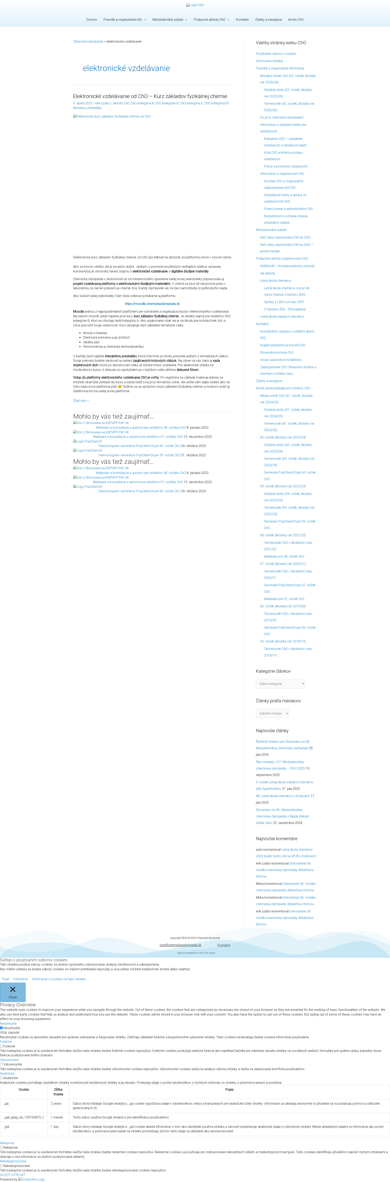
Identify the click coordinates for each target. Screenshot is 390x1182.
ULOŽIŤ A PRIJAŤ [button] (12, 1175)
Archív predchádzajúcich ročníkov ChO (283, 388)
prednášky (94, 108)
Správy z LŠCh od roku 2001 (284, 302)
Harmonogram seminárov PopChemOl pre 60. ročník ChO (139, 446)
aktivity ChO (121, 103)
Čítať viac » (81, 400)
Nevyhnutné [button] (8, 1023)
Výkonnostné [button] (9, 1060)
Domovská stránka (269, 61)
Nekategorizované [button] (13, 1161)
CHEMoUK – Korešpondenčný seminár (287, 266)
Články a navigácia (268, 20)
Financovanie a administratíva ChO (288, 209)
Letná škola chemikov (275, 281)
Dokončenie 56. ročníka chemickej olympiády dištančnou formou (285, 869)
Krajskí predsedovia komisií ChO (283, 345)
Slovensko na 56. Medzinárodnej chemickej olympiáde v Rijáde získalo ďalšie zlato (282, 816)
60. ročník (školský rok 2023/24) (283, 437)
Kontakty (242, 20)
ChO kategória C (191, 103)
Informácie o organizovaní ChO (282, 174)
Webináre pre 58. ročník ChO (284, 556)
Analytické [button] (7, 1073)
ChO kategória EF (217, 103)
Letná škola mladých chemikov (282, 316)
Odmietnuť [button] (20, 979)
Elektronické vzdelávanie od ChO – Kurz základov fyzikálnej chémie (150, 96)
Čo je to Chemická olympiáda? (282, 117)
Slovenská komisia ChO (277, 352)
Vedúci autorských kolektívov (281, 360)
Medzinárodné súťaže (168, 20)
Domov (92, 20)
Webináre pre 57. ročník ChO (284, 599)
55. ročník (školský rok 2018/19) (283, 641)
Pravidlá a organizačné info (123, 20)
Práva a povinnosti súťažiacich (285, 166)
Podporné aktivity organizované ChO (282, 258)
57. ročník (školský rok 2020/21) (283, 564)
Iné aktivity (267, 273)
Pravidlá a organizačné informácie (280, 68)
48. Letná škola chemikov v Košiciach (283, 796)
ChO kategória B (167, 103)
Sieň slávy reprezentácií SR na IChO (285, 237)
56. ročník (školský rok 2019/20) (283, 606)
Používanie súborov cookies (276, 54)
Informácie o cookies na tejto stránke (59, 979)
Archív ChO (296, 20)
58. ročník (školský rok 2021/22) (283, 535)
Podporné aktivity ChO (209, 20)
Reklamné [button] (7, 1143)
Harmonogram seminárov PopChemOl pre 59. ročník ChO (139, 455)
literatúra (79, 108)
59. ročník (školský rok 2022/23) (283, 486)
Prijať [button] (5, 979)
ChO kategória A (142, 103)
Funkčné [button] (6, 1042)
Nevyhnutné (11, 1028)
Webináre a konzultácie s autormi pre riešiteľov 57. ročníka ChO (138, 437)
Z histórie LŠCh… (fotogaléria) (285, 309)
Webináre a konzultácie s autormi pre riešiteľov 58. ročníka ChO (141, 428)
